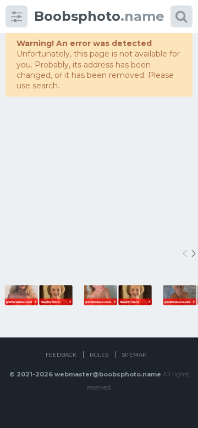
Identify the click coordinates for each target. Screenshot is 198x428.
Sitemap (134, 354)
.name (99, 16)
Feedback (61, 354)
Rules (99, 354)
